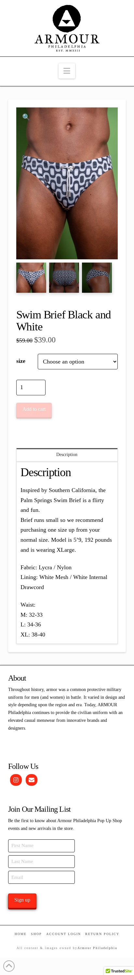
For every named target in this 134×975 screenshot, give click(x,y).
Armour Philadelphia (97, 948)
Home (21, 934)
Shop (36, 934)
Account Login (63, 934)
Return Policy (102, 934)
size (20, 361)
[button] (67, 71)
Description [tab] (66, 454)
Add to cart (34, 409)
